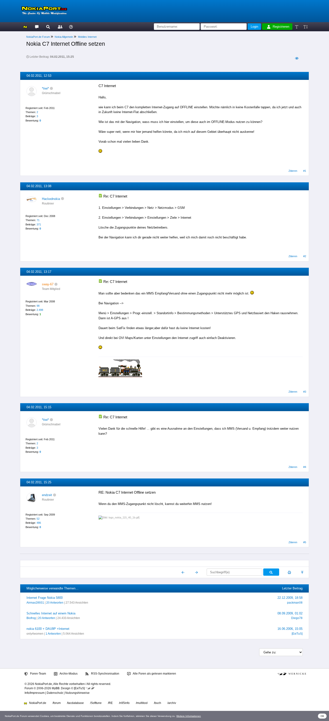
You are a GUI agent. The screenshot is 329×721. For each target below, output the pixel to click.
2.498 (40, 309)
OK (322, 716)
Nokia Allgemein (64, 36)
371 (39, 224)
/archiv (171, 703)
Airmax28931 (35, 602)
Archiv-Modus (68, 673)
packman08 (295, 602)
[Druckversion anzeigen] (289, 572)
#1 (304, 170)
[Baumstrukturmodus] (296, 58)
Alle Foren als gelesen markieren (154, 673)
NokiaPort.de (37, 703)
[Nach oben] (302, 572)
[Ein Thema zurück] (183, 572)
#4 (304, 467)
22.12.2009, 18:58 (290, 598)
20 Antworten (54, 602)
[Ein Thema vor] (196, 572)
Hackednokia (51, 199)
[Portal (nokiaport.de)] (25, 26)
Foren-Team (37, 673)
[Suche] (48, 26)
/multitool (142, 703)
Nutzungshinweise (77, 692)
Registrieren (281, 26)
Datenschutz (55, 692)
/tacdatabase (75, 703)
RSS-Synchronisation (104, 673)
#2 (304, 256)
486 (39, 522)
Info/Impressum (35, 692)
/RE (110, 703)
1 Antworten (53, 633)
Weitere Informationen (188, 716)
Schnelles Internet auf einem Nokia (50, 613)
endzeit (47, 495)
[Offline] (51, 88)
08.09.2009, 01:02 (290, 613)
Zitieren (293, 170)
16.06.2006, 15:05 (290, 629)
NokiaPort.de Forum (38, 36)
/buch (157, 703)
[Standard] (297, 26)
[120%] (305, 26)
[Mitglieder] (59, 26)
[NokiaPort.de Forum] (36, 26)
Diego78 (297, 618)
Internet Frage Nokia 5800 (44, 598)
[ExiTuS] (297, 633)
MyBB (55, 688)
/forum (57, 703)
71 (38, 220)
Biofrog (31, 618)
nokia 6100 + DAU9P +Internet (47, 629)
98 (38, 305)
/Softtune (96, 703)
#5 (304, 542)
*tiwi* (45, 88)
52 (38, 518)
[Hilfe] (71, 26)
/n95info (124, 703)
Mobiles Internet (87, 36)
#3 (304, 391)
